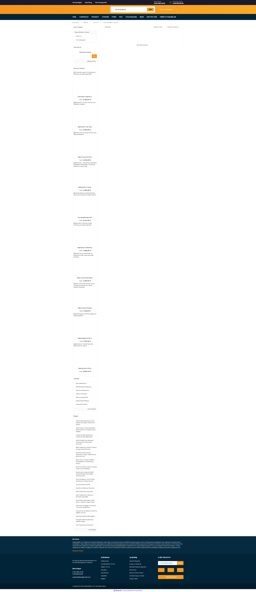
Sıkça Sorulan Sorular (136, 573)
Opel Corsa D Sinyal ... (85, 308)
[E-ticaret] (128, 590)
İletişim (103, 579)
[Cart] (180, 9)
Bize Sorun (133, 570)
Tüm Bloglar (92, 530)
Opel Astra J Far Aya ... (85, 127)
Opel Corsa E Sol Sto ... (85, 157)
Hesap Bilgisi (77, 2)
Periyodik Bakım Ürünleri (110, 22)
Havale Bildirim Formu (108, 564)
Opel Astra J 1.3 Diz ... (85, 187)
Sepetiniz (104, 576)
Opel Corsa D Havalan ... (85, 278)
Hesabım (104, 570)
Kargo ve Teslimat (135, 564)
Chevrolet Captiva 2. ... (85, 97)
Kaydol (180, 563)
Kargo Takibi (134, 579)
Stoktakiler (108, 27)
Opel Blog (88, 2)
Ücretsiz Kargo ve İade (137, 576)
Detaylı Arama (91, 61)
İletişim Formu (105, 567)
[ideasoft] (118, 591)
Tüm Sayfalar (91, 409)
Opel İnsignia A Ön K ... (85, 338)
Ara (94, 56)
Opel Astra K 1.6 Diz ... (85, 368)
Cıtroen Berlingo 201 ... (85, 217)
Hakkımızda (105, 561)
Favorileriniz (105, 573)
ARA (150, 9)
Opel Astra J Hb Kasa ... (85, 248)
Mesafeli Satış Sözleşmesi (138, 567)
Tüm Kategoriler (101, 2)
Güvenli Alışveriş (135, 561)
